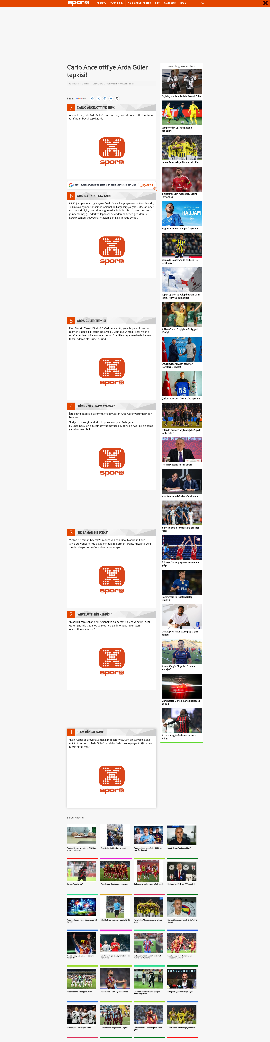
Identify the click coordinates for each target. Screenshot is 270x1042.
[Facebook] (92, 98)
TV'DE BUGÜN (116, 3)
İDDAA (183, 3)
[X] (98, 98)
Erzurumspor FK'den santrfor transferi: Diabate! (177, 365)
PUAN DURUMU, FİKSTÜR (139, 3)
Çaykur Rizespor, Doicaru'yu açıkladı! (181, 398)
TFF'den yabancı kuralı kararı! (177, 464)
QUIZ (157, 3)
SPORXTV (101, 3)
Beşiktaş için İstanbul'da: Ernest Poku (181, 96)
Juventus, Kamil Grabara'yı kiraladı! (180, 496)
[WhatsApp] (104, 98)
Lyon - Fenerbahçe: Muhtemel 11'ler (180, 162)
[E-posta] (110, 98)
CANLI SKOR (170, 3)
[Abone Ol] (81, 98)
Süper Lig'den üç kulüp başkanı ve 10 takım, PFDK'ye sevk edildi (181, 296)
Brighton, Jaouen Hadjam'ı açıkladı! (180, 228)
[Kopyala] (117, 98)
